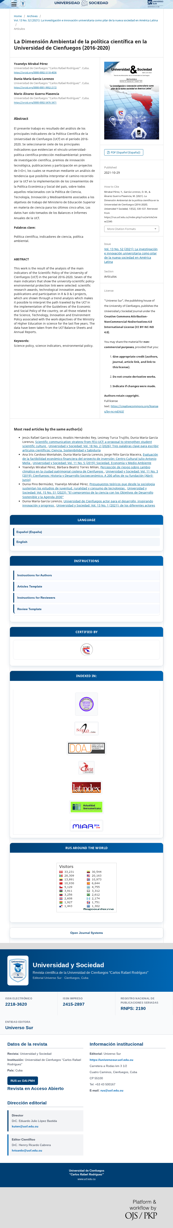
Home (18, 16)
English (21, 542)
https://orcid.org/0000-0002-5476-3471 (35, 102)
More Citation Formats (121, 229)
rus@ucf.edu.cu (111, 1090)
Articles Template (29, 586)
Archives (32, 16)
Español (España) (29, 532)
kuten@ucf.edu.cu (25, 1126)
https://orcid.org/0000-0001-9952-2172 (35, 87)
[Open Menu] (14, 4)
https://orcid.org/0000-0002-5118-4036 (35, 72)
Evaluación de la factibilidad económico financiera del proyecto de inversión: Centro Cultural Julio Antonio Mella (90, 458)
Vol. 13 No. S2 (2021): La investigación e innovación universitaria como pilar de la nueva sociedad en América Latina (86, 20)
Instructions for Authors (34, 575)
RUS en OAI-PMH (23, 1080)
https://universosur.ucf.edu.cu (111, 1059)
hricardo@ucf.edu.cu (27, 1150)
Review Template (29, 609)
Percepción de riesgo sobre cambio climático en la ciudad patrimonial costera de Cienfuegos (86, 469)
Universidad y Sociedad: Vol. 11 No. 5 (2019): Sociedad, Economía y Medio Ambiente (92, 463)
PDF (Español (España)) (125, 152)
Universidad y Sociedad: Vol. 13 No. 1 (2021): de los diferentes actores (105, 505)
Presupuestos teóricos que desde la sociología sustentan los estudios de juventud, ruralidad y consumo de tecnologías (88, 486)
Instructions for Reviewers (36, 597)
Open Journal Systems (86, 932)
